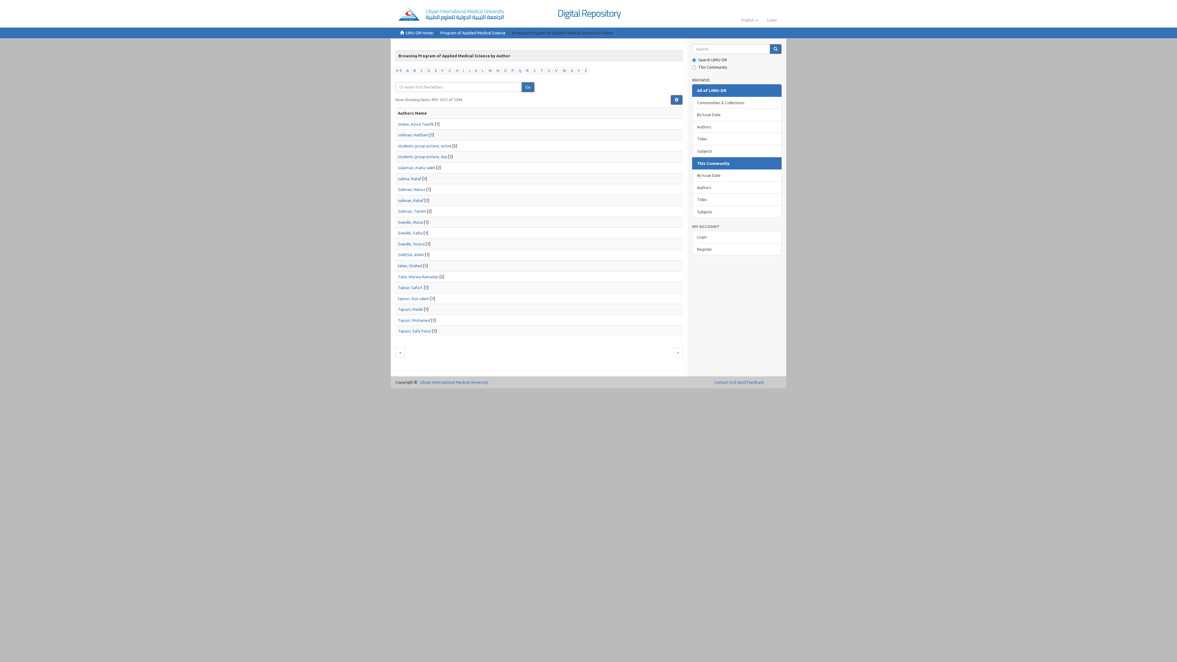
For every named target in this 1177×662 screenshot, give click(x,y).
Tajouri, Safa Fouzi (414, 331)
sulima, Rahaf (409, 179)
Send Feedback (750, 382)
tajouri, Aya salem (413, 298)
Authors (704, 127)
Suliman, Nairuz (411, 189)
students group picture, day (422, 156)
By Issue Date (709, 114)
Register (704, 249)
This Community (712, 67)
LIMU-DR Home (419, 33)
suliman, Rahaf (411, 200)
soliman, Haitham (413, 135)
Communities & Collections (721, 103)
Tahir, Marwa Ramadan (418, 277)
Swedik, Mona (410, 222)
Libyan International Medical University (454, 382)
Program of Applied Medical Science (472, 33)
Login (702, 237)
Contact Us (724, 382)
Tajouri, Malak (410, 309)
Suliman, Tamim (412, 211)
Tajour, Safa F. (410, 287)
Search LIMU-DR (712, 60)
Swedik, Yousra (411, 244)
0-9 (399, 70)
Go (528, 87)
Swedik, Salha (410, 233)
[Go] (776, 49)
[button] (750, 20)
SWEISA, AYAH (411, 255)
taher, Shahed (410, 266)
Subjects (704, 151)
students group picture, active (424, 146)
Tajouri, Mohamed (414, 320)
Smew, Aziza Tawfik (416, 124)
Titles (702, 139)
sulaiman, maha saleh (416, 168)
